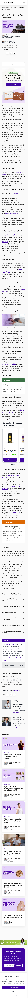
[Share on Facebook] (7, 53)
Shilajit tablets (10, 486)
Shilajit (15, 193)
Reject (13, 991)
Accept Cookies (13, 987)
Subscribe (18, 965)
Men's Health (9, 7)
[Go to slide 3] (14, 464)
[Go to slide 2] (13, 464)
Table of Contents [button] (8, 64)
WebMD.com (20, 665)
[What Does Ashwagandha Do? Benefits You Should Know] (13, 807)
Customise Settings (13, 995)
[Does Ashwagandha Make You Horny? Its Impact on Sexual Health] (13, 840)
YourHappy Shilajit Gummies (10, 450)
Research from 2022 (9, 364)
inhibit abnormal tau (11, 213)
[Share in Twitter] (11, 53)
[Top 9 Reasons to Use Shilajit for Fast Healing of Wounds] (13, 904)
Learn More (15, 712)
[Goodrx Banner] (13, 85)
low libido (5, 242)
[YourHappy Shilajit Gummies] (10, 438)
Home (3, 7)
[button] (20, 2)
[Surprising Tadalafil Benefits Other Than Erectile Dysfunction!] (13, 743)
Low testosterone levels (10, 235)
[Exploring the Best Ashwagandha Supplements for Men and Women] (13, 775)
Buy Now (10, 459)
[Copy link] (14, 53)
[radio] (3, 680)
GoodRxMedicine (9, 644)
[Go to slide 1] (12, 464)
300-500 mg (16, 513)
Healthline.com (9, 665)
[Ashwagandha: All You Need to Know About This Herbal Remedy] (13, 872)
